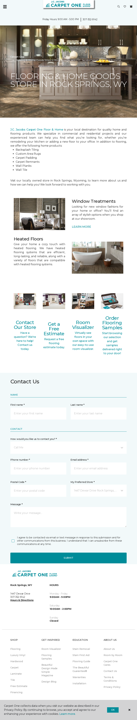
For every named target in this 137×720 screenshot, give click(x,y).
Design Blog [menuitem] (48, 681)
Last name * (77, 405)
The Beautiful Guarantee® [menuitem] (81, 669)
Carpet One (17, 56)
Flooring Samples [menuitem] (46, 657)
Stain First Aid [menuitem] (81, 655)
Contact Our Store (25, 324)
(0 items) (131, 6)
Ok (113, 709)
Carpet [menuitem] (14, 667)
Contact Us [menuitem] (110, 671)
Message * (16, 504)
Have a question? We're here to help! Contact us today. (25, 341)
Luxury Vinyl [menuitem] (17, 655)
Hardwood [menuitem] (16, 661)
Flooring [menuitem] (15, 648)
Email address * (79, 460)
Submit (68, 557)
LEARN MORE (81, 226)
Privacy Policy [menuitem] (112, 686)
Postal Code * (18, 482)
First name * (17, 405)
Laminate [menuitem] (16, 673)
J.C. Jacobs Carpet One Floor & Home (36, 129)
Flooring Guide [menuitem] (81, 661)
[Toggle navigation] (5, 7)
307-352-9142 (90, 19)
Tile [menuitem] (12, 679)
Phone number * (20, 460)
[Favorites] (125, 6)
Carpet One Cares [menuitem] (111, 663)
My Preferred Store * (82, 482)
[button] (118, 6)
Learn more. (67, 713)
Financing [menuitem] (16, 692)
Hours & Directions (22, 600)
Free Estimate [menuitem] (18, 686)
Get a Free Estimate (54, 328)
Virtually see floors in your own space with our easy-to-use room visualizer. (83, 341)
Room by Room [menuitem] (113, 655)
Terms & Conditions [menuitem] (110, 679)
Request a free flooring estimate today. (54, 343)
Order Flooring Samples (112, 322)
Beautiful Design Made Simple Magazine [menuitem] (49, 670)
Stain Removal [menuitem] (81, 648)
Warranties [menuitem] (79, 677)
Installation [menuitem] (79, 683)
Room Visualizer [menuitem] (51, 648)
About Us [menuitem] (109, 648)
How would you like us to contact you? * (33, 439)
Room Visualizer (83, 324)
